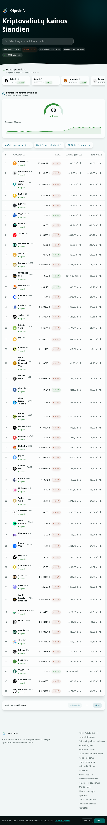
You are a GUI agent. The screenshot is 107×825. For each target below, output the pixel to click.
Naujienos (83, 770)
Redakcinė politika (87, 799)
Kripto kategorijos (87, 737)
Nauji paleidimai (86, 758)
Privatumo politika (87, 803)
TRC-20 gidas (85, 787)
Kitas (97, 705)
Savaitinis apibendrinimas (91, 753)
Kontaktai (83, 808)
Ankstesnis (75, 705)
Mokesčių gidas (86, 774)
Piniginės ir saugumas (89, 783)
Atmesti (87, 820)
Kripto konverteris (87, 749)
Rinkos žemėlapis (79, 145)
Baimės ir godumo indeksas (92, 741)
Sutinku (99, 820)
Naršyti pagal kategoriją (16, 145)
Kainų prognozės (87, 762)
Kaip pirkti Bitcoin (87, 766)
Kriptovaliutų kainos (88, 732)
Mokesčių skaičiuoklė (88, 778)
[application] (53, 129)
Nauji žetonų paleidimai (47, 145)
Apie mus (83, 795)
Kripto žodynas (86, 745)
